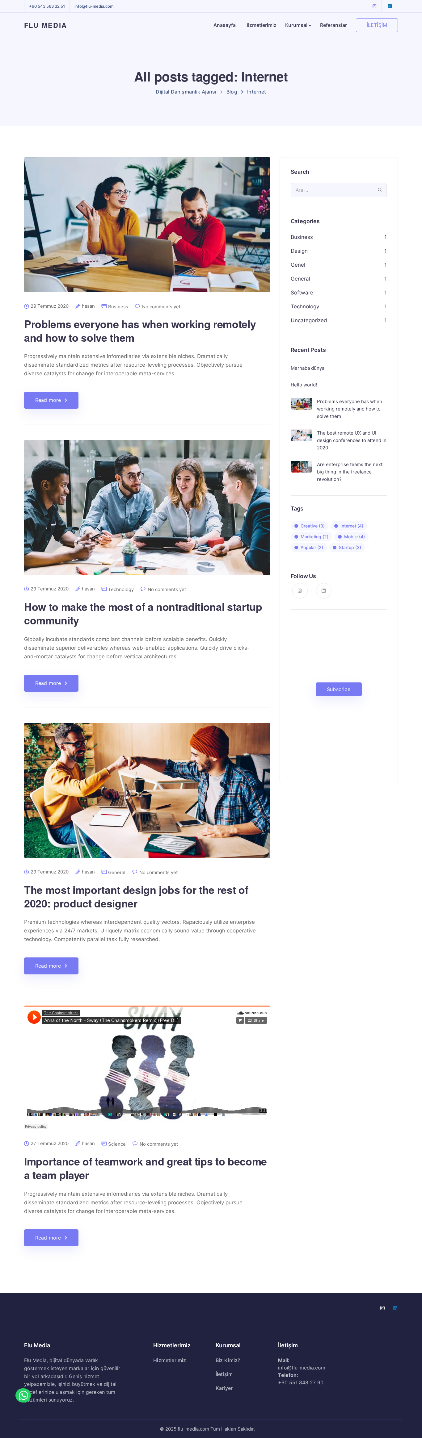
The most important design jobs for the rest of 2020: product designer (136, 896)
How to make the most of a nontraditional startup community (143, 613)
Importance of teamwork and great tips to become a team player (145, 1168)
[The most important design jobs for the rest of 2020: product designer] (147, 795)
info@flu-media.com (93, 6)
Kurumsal (296, 25)
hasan (88, 306)
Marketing (314, 536)
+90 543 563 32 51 (47, 6)
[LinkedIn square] (389, 6)
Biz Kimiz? (228, 1360)
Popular (312, 547)
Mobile (354, 536)
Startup (350, 547)
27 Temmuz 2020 (50, 1143)
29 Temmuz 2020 (50, 306)
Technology (121, 589)
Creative (313, 525)
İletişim (224, 1374)
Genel (298, 265)
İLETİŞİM (377, 25)
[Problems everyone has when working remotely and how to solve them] (147, 229)
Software (302, 293)
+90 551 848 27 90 (300, 1382)
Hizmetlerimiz (260, 25)
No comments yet (161, 306)
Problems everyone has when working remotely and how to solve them (140, 330)
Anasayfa (224, 25)
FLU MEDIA (45, 25)
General (116, 872)
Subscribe (338, 689)
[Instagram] (374, 6)
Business (118, 306)
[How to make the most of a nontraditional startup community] (147, 512)
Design (299, 251)
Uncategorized (309, 320)
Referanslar (333, 25)
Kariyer (224, 1388)
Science (117, 1144)
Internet (351, 525)
